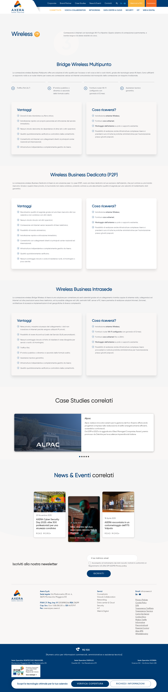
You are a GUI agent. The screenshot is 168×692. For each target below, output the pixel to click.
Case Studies (80, 3)
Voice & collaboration (75, 10)
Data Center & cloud (113, 10)
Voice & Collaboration (106, 597)
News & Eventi (95, 3)
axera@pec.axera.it (52, 608)
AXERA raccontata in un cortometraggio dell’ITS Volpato (117, 525)
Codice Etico (140, 617)
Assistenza (151, 3)
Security (129, 10)
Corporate (51, 3)
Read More (43, 534)
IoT (98, 608)
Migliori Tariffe (141, 620)
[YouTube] (125, 3)
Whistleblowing (141, 634)
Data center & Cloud (106, 603)
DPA (137, 606)
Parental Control (142, 628)
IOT (138, 10)
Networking (94, 10)
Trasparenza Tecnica (144, 611)
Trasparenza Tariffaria (144, 608)
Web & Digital (149, 10)
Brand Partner (65, 3)
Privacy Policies (141, 600)
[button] (117, 3)
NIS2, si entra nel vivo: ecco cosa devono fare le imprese (83, 530)
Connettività (55, 10)
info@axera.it (146, 591)
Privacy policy (121, 566)
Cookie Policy (141, 603)
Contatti (108, 3)
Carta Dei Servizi (142, 614)
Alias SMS (139, 631)
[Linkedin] (121, 3)
